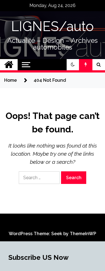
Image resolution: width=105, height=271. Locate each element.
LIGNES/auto (52, 26)
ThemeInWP (83, 233)
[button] (73, 64)
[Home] (9, 64)
